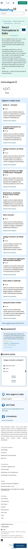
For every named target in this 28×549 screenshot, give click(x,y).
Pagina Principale (7, 21)
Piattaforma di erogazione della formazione (12, 489)
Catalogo (4, 450)
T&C (2, 518)
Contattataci (20, 546)
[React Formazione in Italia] (8, 10)
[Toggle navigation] (26, 10)
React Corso (17, 23)
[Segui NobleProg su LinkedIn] (2, 540)
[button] (25, 371)
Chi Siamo (4, 498)
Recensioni (5, 510)
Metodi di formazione (8, 455)
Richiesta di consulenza (9, 472)
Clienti (3, 507)
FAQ (2, 515)
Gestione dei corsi (7, 486)
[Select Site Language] (2, 3)
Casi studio (5, 469)
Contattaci (22, 3)
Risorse (3, 458)
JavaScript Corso (8, 23)
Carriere (4, 513)
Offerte (3, 453)
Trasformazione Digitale (9, 483)
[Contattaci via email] (13, 3)
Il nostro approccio (8, 467)
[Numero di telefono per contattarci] (7, 3)
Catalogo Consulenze (8, 475)
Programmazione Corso (18, 21)
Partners (4, 504)
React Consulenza (7, 420)
